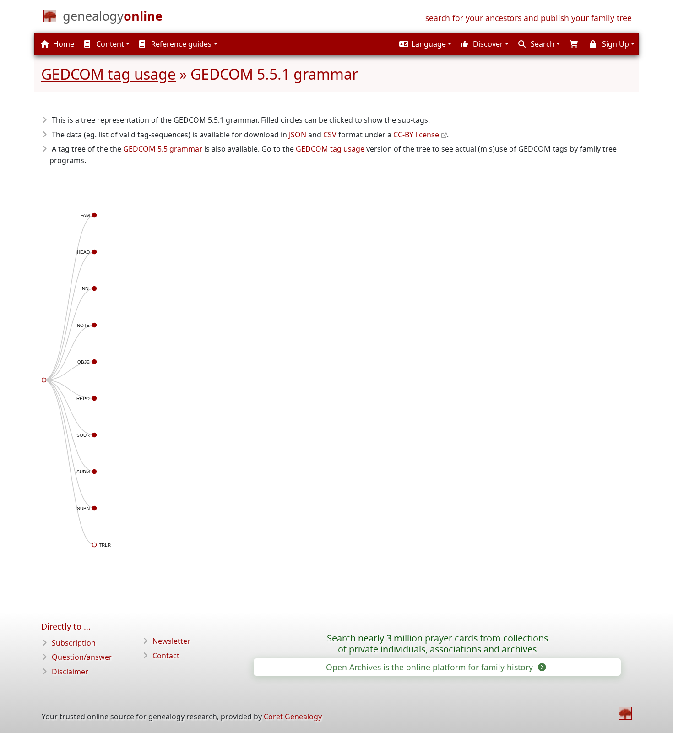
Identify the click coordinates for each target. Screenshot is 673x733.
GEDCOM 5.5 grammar (162, 149)
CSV (329, 135)
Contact (165, 656)
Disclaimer (70, 672)
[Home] (625, 713)
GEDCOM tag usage (108, 74)
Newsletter (171, 641)
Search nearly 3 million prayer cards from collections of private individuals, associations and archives (437, 644)
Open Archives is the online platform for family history (430, 667)
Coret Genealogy (293, 716)
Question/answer (82, 657)
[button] (424, 44)
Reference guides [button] (180, 44)
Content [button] (109, 44)
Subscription (74, 643)
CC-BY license (416, 135)
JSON (297, 135)
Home (62, 44)
